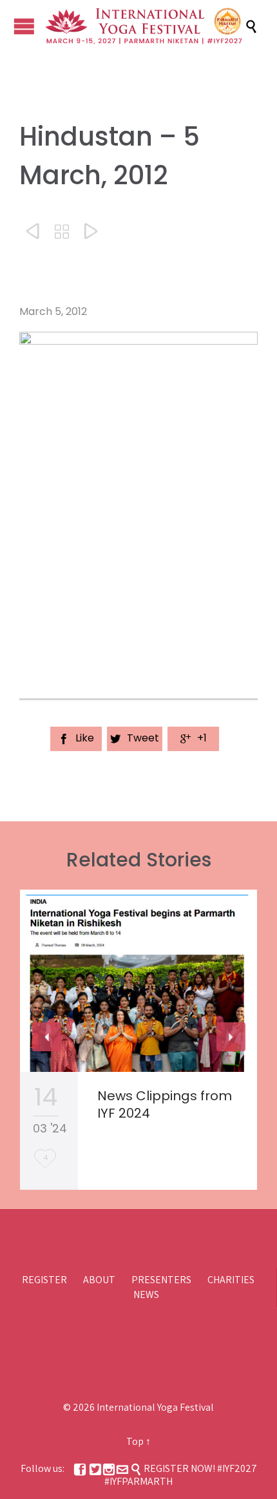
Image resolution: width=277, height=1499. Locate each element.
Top (135, 1441)
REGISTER (44, 1279)
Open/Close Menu (24, 26)
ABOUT (99, 1279)
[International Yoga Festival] (145, 26)
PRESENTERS (161, 1279)
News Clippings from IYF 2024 (164, 1104)
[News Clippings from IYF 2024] (138, 980)
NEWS (146, 1294)
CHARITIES (230, 1279)
